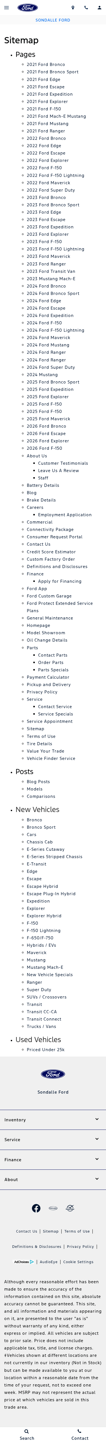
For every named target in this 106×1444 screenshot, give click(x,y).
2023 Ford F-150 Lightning (56, 249)
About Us (37, 456)
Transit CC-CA (42, 1011)
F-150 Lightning (44, 930)
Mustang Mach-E (45, 967)
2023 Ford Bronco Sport (53, 204)
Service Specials (55, 714)
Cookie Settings (78, 1262)
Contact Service (55, 706)
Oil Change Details (47, 640)
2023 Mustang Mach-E (51, 278)
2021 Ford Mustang (48, 123)
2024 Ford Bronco (46, 286)
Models (35, 789)
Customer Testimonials (63, 463)
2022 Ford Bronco (46, 138)
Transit (34, 1004)
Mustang (36, 960)
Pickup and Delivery (49, 684)
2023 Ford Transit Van (51, 271)
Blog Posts (38, 781)
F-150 (32, 923)
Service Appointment (50, 721)
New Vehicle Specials (50, 974)
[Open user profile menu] (99, 8)
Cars (31, 834)
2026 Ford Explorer (48, 441)
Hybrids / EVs (41, 945)
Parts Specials (53, 669)
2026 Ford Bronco (46, 426)
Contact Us (39, 544)
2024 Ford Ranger (46, 352)
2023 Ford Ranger (46, 264)
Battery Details (43, 485)
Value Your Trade (45, 751)
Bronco (34, 819)
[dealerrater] (70, 1208)
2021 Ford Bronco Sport (53, 71)
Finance (35, 574)
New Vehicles (37, 809)
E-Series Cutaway (46, 849)
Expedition (38, 901)
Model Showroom (46, 632)
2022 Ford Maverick (48, 182)
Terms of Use (41, 736)
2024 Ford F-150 (44, 322)
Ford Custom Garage (49, 596)
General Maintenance (50, 618)
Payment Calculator (48, 677)
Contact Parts (53, 655)
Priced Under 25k (46, 1049)
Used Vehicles (38, 1039)
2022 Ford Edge (44, 145)
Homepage (38, 625)
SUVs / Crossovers (47, 997)
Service (35, 699)
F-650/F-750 (40, 937)
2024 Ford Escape (46, 308)
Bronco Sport (41, 827)
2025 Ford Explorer (48, 396)
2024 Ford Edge (44, 300)
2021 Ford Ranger (46, 131)
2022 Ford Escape (46, 153)
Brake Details (41, 500)
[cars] (53, 1208)
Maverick (37, 952)
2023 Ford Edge (44, 212)
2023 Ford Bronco (46, 197)
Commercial (40, 522)
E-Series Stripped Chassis (55, 856)
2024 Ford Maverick (48, 337)
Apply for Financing (60, 581)
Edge (32, 871)
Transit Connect (44, 1019)
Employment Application (65, 514)
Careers (35, 507)
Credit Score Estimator (51, 551)
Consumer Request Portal (55, 536)
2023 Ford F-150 (44, 241)
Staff (43, 478)
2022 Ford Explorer (48, 160)
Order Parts (51, 662)
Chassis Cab (40, 842)
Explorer (36, 908)
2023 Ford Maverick (48, 256)
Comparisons (41, 796)
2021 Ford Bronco (46, 64)
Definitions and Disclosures (57, 566)
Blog (32, 492)
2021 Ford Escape (46, 86)
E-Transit (36, 864)
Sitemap (35, 728)
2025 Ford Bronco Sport (53, 382)
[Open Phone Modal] (86, 7)
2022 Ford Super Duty (51, 190)
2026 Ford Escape (46, 433)
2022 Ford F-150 (44, 167)
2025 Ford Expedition (50, 389)
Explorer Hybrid (44, 915)
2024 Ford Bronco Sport (53, 293)
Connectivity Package (50, 529)
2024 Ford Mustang (48, 345)
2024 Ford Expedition (50, 315)
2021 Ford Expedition (50, 94)
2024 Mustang (42, 374)
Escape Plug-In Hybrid (51, 893)
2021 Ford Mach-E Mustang (56, 116)
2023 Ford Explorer (48, 234)
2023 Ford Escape (46, 219)
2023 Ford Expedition (50, 227)
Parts (32, 647)
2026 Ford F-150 (44, 448)
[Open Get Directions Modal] (72, 7)
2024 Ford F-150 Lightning (56, 330)
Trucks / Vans (41, 1026)
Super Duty (39, 989)
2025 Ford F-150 (44, 404)
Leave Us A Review (58, 470)
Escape (34, 878)
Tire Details (39, 743)
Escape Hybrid (42, 886)
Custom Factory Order (51, 559)
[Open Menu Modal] (6, 7)
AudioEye (49, 1262)
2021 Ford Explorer (47, 101)
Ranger (34, 982)
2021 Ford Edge (43, 79)
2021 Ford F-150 (44, 109)
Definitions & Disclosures (36, 1246)
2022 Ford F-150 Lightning (56, 175)
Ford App (37, 588)
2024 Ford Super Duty (51, 367)
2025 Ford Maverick (48, 418)
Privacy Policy (42, 692)
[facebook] (36, 1208)
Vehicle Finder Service (51, 758)
